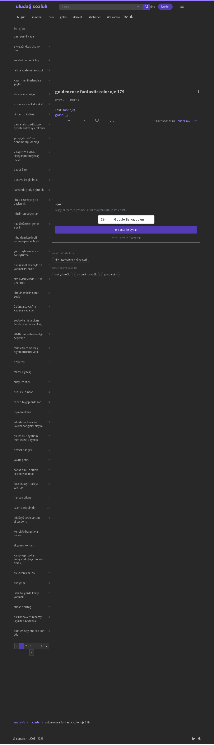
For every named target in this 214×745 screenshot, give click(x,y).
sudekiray (184, 121)
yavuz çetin (110, 274)
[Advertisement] (126, 52)
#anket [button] (77, 17)
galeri (74, 100)
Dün (51, 17)
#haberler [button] (95, 17)
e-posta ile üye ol (126, 230)
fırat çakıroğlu (62, 274)
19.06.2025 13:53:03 (164, 121)
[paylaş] (112, 121)
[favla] (97, 121)
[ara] (146, 7)
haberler (35, 722)
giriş (152, 7)
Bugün (21, 17)
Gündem (37, 17)
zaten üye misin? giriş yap (126, 237)
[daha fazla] (182, 6)
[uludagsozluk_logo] (31, 6)
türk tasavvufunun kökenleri (71, 259)
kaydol (165, 6)
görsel (60, 115)
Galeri (63, 17)
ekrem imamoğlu (87, 274)
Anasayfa (19, 722)
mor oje (68, 110)
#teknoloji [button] (113, 17)
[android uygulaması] (126, 17)
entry (59, 100)
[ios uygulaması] (131, 17)
